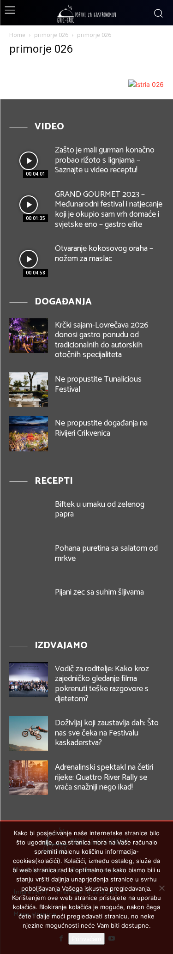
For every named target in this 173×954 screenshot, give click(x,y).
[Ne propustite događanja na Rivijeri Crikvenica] (28, 433)
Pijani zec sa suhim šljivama (99, 592)
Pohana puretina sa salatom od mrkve (106, 553)
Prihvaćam (86, 938)
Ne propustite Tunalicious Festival (98, 384)
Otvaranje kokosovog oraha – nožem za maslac (104, 254)
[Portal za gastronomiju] (87, 14)
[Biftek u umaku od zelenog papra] (28, 515)
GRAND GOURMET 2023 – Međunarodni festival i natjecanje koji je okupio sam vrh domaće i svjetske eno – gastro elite (108, 209)
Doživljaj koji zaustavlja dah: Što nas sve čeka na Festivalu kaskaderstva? (107, 733)
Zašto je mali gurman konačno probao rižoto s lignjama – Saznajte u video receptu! (105, 160)
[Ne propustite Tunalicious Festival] (28, 389)
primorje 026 (51, 35)
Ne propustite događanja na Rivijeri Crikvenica (101, 428)
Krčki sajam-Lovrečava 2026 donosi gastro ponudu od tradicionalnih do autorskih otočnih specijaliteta (102, 340)
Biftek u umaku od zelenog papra (99, 510)
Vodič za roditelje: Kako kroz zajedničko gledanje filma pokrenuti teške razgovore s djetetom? (102, 684)
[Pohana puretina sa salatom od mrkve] (28, 558)
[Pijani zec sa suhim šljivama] (28, 602)
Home (17, 35)
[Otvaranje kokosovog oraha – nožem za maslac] (28, 259)
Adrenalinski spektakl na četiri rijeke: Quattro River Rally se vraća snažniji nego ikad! (104, 777)
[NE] (161, 888)
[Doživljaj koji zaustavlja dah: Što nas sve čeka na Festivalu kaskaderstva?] (28, 733)
